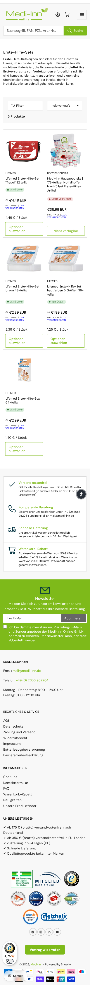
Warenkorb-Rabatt (17, 794)
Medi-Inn (36, 964)
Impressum (12, 743)
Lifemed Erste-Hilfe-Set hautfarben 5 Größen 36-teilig (65, 290)
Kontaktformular (15, 783)
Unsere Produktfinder (19, 806)
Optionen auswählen (17, 229)
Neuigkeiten (12, 800)
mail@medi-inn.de (62, 516)
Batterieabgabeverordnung (24, 749)
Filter (20, 106)
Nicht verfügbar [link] (66, 231)
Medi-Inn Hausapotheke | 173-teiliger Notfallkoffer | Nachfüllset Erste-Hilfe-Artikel (65, 184)
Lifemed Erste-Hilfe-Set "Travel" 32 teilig (22, 180)
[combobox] (45, 30)
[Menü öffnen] (82, 14)
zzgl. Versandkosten (15, 207)
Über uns (10, 777)
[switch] (10, 961)
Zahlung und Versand (19, 732)
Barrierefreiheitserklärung (23, 755)
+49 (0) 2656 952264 (32, 680)
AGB (6, 720)
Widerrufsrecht (15, 738)
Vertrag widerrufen (45, 950)
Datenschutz (13, 726)
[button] (81, 494)
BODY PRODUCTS (57, 173)
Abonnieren (73, 618)
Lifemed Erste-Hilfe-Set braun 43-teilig (22, 288)
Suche (78, 31)
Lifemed (10, 173)
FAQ (6, 788)
